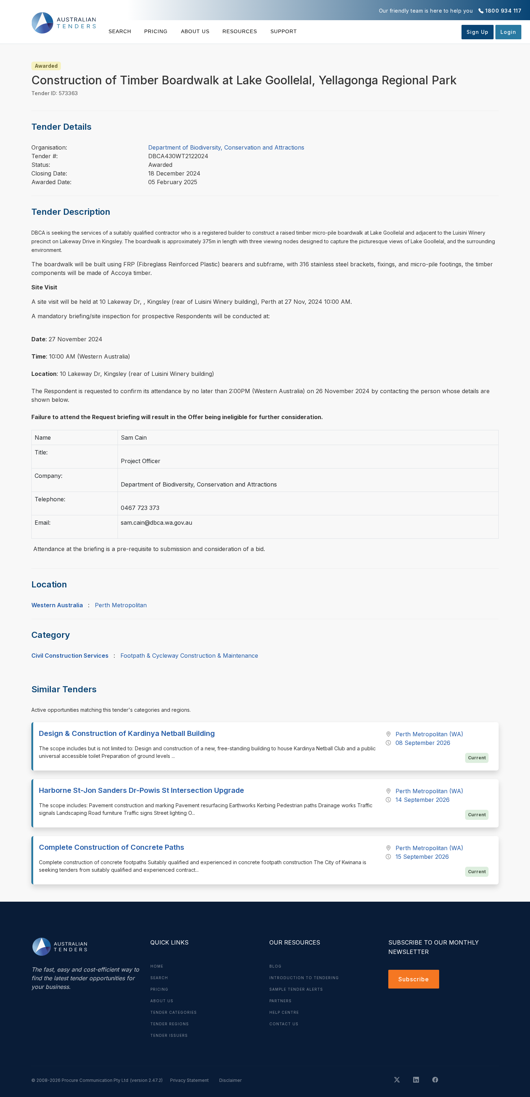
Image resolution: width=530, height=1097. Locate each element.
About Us (195, 31)
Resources (239, 31)
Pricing (156, 31)
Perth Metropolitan (121, 605)
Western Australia (57, 605)
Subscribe (414, 979)
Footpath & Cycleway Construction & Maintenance (189, 655)
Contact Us (284, 1024)
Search (120, 31)
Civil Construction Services (70, 655)
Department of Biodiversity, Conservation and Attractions (226, 147)
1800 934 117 (503, 11)
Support (283, 31)
